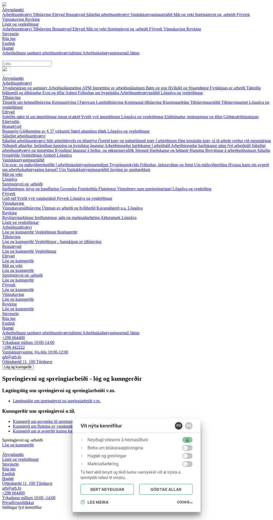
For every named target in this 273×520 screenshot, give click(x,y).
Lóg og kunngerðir (18, 232)
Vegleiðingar (32, 155)
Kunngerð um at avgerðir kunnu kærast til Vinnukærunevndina (66, 431)
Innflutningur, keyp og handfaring (31, 188)
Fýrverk (243, 14)
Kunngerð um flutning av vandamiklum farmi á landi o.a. (61, 426)
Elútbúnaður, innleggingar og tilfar (193, 116)
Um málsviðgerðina (211, 164)
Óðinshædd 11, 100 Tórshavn (27, 361)
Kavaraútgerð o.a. (112, 208)
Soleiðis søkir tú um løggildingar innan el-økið (41, 116)
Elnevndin (10, 121)
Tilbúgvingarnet (235, 102)
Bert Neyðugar (107, 489)
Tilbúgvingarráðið (205, 102)
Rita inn (8, 318)
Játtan (134, 53)
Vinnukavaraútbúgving (22, 208)
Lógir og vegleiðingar (20, 222)
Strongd (142, 150)
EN (189, 425)
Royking (32, 19)
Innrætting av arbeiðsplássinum (119, 88)
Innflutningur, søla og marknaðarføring (68, 217)
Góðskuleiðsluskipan (241, 116)
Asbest (71, 92)
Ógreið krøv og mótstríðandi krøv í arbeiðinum (138, 140)
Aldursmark (111, 217)
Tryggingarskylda (124, 164)
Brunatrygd (76, 14)
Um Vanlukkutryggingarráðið (84, 169)
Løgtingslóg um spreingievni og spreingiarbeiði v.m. (57, 401)
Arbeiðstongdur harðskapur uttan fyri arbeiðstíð (211, 145)
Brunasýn (10, 131)
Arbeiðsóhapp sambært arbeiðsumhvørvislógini (42, 53)
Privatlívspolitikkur (18, 502)
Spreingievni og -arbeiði (215, 14)
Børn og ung (157, 88)
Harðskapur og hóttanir (170, 150)
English (8, 323)
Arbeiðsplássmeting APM (70, 88)
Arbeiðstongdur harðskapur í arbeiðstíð (138, 145)
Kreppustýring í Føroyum (74, 102)
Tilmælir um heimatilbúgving (27, 102)
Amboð (50, 155)
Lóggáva (64, 155)
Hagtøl (8, 328)
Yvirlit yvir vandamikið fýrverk (43, 198)
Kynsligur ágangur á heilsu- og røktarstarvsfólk (95, 150)
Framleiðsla (88, 188)
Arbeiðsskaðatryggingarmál (106, 53)
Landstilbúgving (110, 102)
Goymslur (69, 188)
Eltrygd (59, 14)
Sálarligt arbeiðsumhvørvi (108, 14)
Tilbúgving (42, 14)
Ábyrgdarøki (13, 78)
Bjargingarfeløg (176, 102)
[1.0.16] (184, 502)
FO (178, 425)
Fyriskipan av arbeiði (228, 88)
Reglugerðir (67, 232)
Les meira (98, 502)
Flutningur (107, 188)
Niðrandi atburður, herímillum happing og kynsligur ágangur (53, 145)
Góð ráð (9, 198)
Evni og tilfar (53, 92)
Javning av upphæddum (130, 169)
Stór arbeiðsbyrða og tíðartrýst (72, 140)
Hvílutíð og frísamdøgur (189, 88)
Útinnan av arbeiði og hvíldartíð (69, 208)
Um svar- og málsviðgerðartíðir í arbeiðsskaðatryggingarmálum (55, 164)
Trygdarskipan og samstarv (25, 88)
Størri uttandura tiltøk (89, 131)
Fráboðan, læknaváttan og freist (167, 164)
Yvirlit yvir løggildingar (101, 116)
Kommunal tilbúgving (144, 102)
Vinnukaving (13, 19)
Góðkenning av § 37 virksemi (45, 131)
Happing (197, 150)
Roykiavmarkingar (18, 217)
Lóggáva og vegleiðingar (182, 92)
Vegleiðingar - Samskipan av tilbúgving (68, 241)
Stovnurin (10, 313)
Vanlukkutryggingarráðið (152, 14)
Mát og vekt (184, 14)
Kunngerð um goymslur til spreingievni (46, 421)
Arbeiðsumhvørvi (17, 14)
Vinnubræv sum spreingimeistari (144, 188)
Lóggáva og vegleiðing (191, 188)
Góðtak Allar (166, 489)
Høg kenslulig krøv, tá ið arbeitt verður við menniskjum (224, 140)
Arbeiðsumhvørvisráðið (140, 92)
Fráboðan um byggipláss (99, 92)
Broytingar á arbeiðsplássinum (231, 150)
